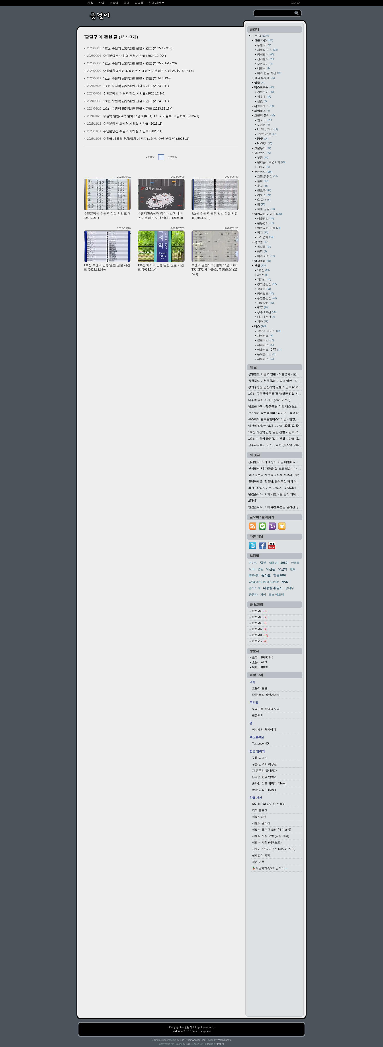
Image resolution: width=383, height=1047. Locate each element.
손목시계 (254, 588)
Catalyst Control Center (264, 581)
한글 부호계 (264, 78)
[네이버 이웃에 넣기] (262, 529)
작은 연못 (258, 861)
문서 (262, 185)
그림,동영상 (267, 176)
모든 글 (260, 35)
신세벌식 (265, 59)
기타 (262, 321)
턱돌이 (273, 562)
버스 (260, 326)
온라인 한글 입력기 (264, 777)
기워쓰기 (265, 92)
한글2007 (280, 575)
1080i (284, 562)
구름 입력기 (259, 757)
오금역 (282, 569)
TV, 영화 (265, 237)
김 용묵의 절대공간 (264, 770)
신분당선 (265, 302)
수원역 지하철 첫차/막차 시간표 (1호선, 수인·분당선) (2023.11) (146, 138)
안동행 (295, 562)
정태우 (289, 588)
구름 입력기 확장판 (264, 764)
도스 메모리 (276, 594)
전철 (260, 265)
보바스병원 (256, 569)
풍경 (261, 251)
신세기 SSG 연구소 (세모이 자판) (273, 849)
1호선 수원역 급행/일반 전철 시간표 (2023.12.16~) (137, 108)
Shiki (188, 1044)
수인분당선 (266, 298)
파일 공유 (265, 209)
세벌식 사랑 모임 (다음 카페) (270, 836)
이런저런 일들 (268, 228)
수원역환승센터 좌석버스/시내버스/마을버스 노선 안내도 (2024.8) (148, 71)
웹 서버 (264, 120)
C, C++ (263, 199)
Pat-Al (220, 1044)
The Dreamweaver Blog (192, 1040)
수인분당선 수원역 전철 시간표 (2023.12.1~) (133, 93)
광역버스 (264, 335)
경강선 (263, 279)
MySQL (264, 143)
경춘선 (263, 289)
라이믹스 (261, 110)
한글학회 (258, 715)
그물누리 (262, 148)
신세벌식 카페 (261, 855)
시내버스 (265, 345)
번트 (293, 569)
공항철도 (265, 293)
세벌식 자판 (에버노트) (266, 842)
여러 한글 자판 (268, 73)
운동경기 (265, 223)
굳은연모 (262, 153)
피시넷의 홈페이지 (264, 729)
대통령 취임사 (273, 588)
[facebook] (262, 548)
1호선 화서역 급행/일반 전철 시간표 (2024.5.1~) (136, 86)
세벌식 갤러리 (261, 823)
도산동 (270, 569)
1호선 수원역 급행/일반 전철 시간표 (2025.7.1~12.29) (140, 63)
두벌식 (263, 45)
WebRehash (224, 1040)
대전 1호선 (265, 316)
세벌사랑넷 (259, 816)
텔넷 (263, 562)
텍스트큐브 (263, 87)
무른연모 (263, 171)
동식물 (263, 246)
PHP (262, 138)
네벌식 (263, 68)
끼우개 (263, 96)
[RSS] (252, 529)
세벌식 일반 (267, 49)
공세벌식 (265, 54)
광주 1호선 (266, 312)
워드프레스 (263, 106)
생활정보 (265, 218)
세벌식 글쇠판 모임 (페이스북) (271, 829)
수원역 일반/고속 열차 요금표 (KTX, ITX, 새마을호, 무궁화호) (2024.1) (151, 116)
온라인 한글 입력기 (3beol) (269, 783)
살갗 (261, 101)
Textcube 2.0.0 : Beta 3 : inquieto (191, 1031)
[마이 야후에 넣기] (272, 529)
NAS (284, 581)
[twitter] (252, 548)
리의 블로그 (259, 810)
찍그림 (260, 242)
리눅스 (263, 195)
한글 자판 (263, 40)
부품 (262, 157)
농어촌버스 (266, 354)
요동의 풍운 (259, 688)
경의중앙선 (266, 284)
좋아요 (266, 575)
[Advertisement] (274, 945)
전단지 (253, 562)
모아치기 (264, 63)
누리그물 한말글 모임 (266, 709)
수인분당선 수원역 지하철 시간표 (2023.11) (132, 131)
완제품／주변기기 (271, 162)
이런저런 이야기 (267, 214)
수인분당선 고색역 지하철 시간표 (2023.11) (132, 123)
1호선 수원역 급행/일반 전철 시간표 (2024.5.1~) (136, 101)
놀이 (262, 181)
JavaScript (266, 134)
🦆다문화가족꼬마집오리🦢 (270, 868)
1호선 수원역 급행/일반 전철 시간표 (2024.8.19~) (137, 78)
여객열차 (262, 261)
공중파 (253, 594)
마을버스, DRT (269, 349)
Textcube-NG (260, 743)
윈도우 (263, 190)
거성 (263, 594)
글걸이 (188, 1027)
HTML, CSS (267, 129)
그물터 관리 (264, 115)
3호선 (262, 275)
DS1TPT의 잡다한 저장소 (268, 803)
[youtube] (271, 548)
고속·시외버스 (268, 331)
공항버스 (265, 340)
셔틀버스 (265, 359)
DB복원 (254, 575)
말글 (259, 82)
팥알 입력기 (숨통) (264, 790)
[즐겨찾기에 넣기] (281, 529)
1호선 (263, 270)
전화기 (263, 167)
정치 (262, 232)
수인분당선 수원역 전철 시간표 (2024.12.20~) (134, 55)
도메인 (263, 124)
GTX (262, 307)
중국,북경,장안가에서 (266, 694)
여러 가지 (265, 256)
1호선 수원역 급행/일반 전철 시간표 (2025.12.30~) (137, 48)
